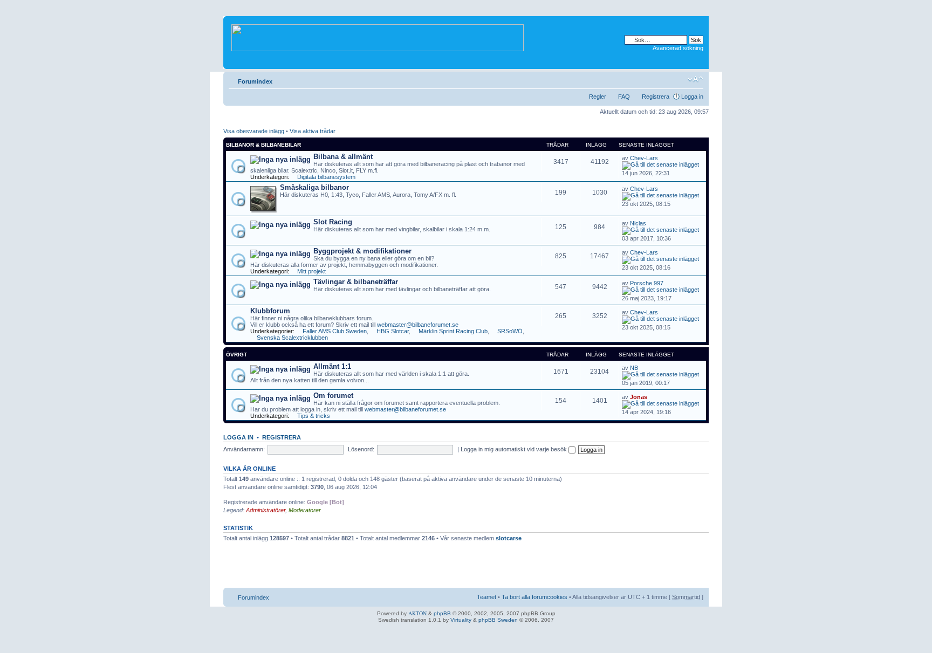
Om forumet (333, 395)
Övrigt (236, 355)
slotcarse (509, 538)
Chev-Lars (644, 158)
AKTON (417, 613)
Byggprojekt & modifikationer (362, 251)
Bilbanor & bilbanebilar (263, 145)
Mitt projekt (311, 271)
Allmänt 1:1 (332, 366)
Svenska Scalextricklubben (292, 337)
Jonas (638, 397)
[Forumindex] (378, 35)
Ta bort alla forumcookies (534, 597)
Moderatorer (305, 510)
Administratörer (265, 510)
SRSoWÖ (510, 331)
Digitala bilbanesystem (326, 177)
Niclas (638, 223)
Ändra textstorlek (695, 79)
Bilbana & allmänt (343, 157)
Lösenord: (361, 449)
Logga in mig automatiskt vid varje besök (514, 449)
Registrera (655, 96)
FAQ (624, 96)
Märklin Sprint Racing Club (453, 331)
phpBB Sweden (498, 620)
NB (634, 368)
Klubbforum (270, 311)
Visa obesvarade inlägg (253, 131)
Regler (597, 96)
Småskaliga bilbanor (314, 187)
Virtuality (460, 620)
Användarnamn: (244, 449)
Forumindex (255, 81)
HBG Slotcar (392, 331)
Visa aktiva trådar (312, 131)
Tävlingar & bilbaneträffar (355, 282)
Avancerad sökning (678, 48)
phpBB (442, 613)
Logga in (692, 96)
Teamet (486, 597)
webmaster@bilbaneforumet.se (417, 324)
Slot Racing (332, 222)
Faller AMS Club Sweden (335, 331)
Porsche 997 (646, 283)
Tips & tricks (313, 416)
